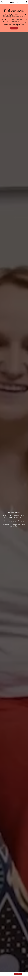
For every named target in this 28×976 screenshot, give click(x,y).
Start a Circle (14, 28)
